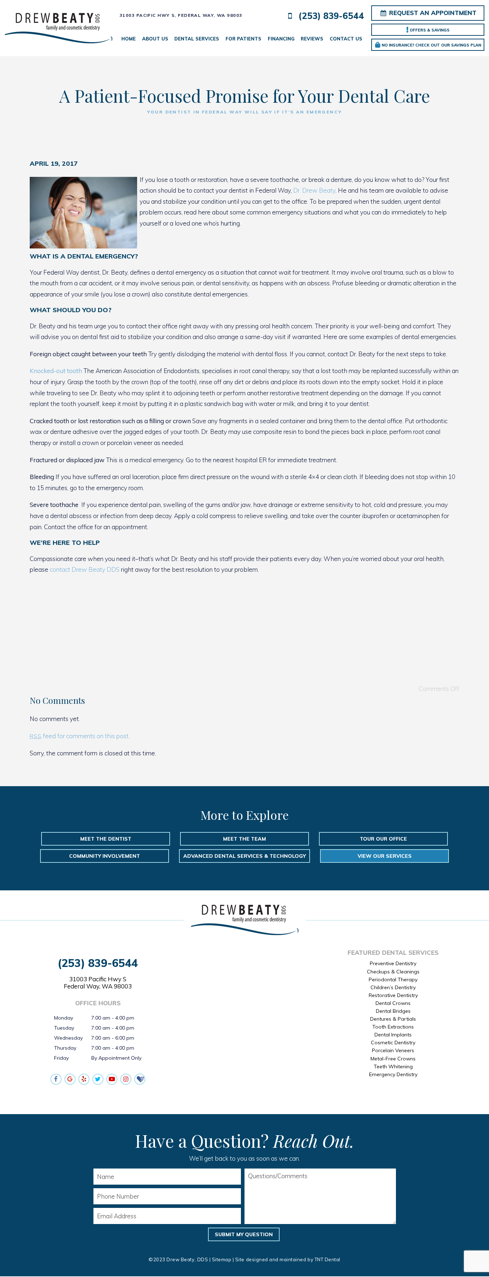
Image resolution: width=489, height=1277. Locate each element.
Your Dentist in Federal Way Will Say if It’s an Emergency (244, 112)
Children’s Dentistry (393, 987)
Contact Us (346, 39)
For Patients (243, 39)
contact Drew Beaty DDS (84, 569)
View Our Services (385, 856)
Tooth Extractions (393, 1027)
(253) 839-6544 (330, 15)
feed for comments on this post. (80, 736)
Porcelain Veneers (393, 1050)
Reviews (312, 39)
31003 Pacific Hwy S (98, 982)
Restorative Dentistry (393, 995)
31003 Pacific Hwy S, (181, 15)
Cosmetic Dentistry (393, 1042)
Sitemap (222, 1259)
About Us (155, 39)
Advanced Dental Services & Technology (244, 856)
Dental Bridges (393, 1011)
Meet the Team (244, 839)
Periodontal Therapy (393, 979)
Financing (281, 39)
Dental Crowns (393, 1003)
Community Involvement (104, 856)
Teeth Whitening (393, 1066)
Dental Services (196, 39)
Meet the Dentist (105, 839)
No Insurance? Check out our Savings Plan (431, 45)
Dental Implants (393, 1034)
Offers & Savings (429, 30)
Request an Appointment (431, 12)
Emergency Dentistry (393, 1074)
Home (128, 39)
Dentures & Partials (393, 1019)
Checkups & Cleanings (393, 971)
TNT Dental (327, 1259)
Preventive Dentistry (393, 963)
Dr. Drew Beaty (314, 190)
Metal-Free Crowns (393, 1058)
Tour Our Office (383, 839)
